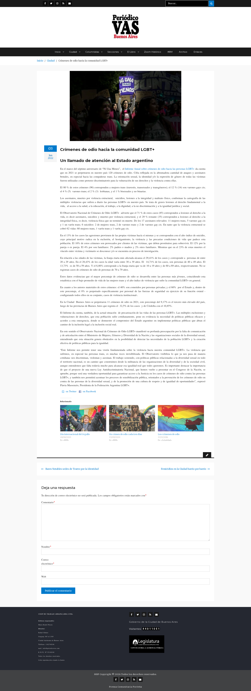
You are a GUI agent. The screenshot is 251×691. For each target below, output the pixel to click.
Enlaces (198, 51)
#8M (170, 51)
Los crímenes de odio (169, 434)
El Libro (131, 51)
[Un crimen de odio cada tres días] (132, 418)
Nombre (46, 546)
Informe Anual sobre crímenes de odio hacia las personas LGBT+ (159, 168)
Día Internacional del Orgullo (75, 434)
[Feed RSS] (63, 3)
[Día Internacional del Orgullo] (83, 418)
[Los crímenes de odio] (181, 418)
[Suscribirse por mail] (69, 3)
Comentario (48, 502)
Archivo (183, 51)
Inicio (58, 51)
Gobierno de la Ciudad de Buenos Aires (153, 621)
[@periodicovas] (45, 3)
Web (43, 576)
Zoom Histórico (152, 51)
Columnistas (92, 51)
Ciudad (73, 51)
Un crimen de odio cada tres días (125, 434)
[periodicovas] (57, 3)
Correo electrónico (47, 561)
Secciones (113, 51)
